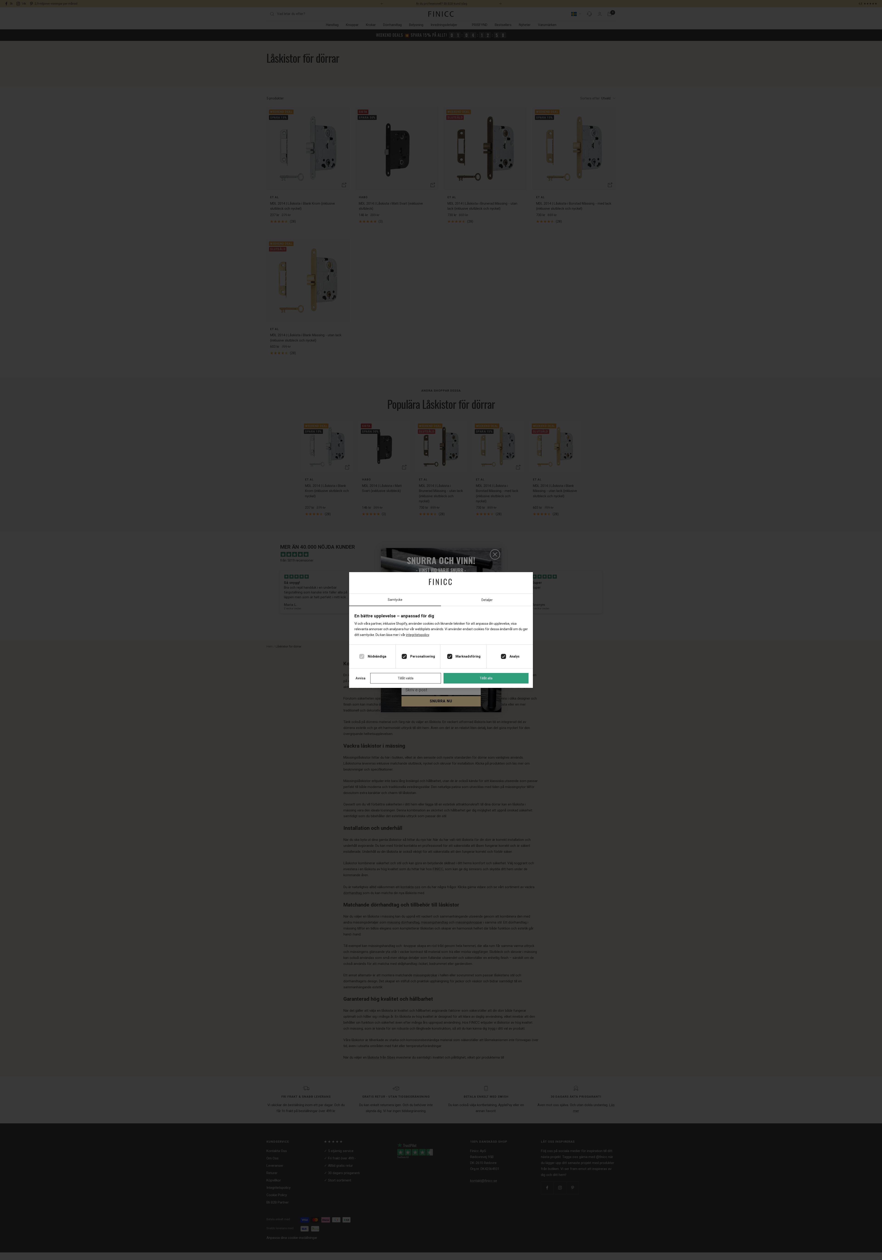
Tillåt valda (405, 678)
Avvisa (360, 678)
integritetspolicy (417, 635)
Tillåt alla (486, 678)
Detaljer (487, 600)
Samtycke (395, 600)
